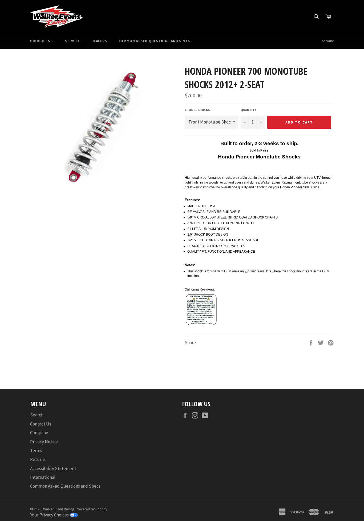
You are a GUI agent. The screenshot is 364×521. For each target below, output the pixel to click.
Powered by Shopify (91, 509)
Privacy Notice (44, 442)
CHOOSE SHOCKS (197, 110)
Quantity (248, 110)
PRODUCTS (40, 40)
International (42, 477)
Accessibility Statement (53, 468)
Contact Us (40, 424)
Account (328, 41)
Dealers (99, 40)
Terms (36, 451)
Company (39, 433)
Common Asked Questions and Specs (155, 40)
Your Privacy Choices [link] (49, 515)
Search (36, 415)
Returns (38, 459)
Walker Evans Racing (58, 509)
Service (72, 40)
